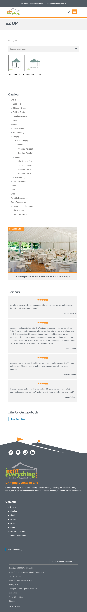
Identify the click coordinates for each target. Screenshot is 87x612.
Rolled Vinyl (20, 177)
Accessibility (16, 606)
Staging (16, 137)
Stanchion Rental (20, 214)
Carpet (18, 157)
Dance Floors (18, 128)
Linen (13, 194)
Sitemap (12, 601)
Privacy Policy (14, 584)
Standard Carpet (25, 173)
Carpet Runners (19, 182)
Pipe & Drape (18, 210)
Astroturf (18, 145)
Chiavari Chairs (19, 108)
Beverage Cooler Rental (23, 206)
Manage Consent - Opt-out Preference (23, 589)
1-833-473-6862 (36, 3)
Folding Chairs (19, 112)
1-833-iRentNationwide (56, 3)
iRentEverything (28, 568)
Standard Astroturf (25, 153)
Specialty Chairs (20, 116)
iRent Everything (18, 419)
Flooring (14, 124)
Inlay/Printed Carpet (26, 161)
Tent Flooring (18, 132)
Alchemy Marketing (25, 580)
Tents (13, 190)
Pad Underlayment (25, 165)
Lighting (14, 120)
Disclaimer (13, 593)
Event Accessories (18, 202)
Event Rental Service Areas (63, 562)
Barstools (17, 104)
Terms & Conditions (16, 597)
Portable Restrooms (19, 198)
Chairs (13, 100)
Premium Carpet (25, 169)
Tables (13, 186)
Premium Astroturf (25, 149)
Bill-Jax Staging (21, 141)
